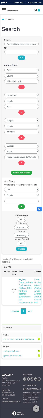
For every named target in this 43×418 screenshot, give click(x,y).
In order (21, 231)
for (5, 47)
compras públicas (11, 351)
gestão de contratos (12, 355)
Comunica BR (18, 2)
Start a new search (21, 172)
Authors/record (21, 239)
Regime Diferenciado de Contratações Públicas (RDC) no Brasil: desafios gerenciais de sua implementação (26, 291)
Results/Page (21, 215)
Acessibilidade (30, 385)
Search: (7, 39)
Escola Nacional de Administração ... (19, 339)
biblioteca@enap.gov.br (11, 401)
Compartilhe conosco (31, 392)
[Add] (21, 206)
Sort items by (21, 223)
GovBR (4, 2)
